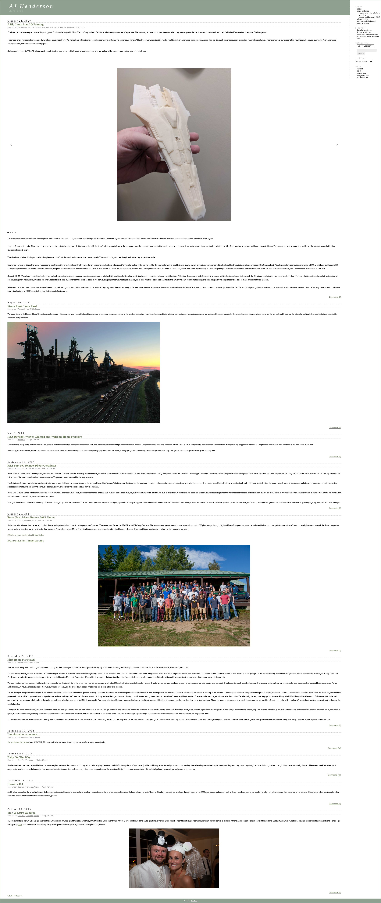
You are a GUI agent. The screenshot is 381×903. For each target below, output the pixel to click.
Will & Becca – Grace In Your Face (368, 37)
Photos (29, 468)
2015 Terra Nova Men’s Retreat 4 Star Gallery (25, 541)
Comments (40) (334, 775)
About (359, 9)
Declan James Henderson (18, 742)
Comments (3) (335, 650)
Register (360, 69)
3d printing (36, 27)
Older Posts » (14, 895)
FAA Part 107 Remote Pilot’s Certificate (31, 465)
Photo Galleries (363, 11)
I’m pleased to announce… (23, 734)
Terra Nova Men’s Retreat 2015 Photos (31, 517)
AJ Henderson (31, 6)
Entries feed (361, 73)
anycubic (45, 27)
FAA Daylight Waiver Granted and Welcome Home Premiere (44, 436)
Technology (36, 468)
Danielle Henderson (365, 30)
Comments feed (363, 75)
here (20, 824)
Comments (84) (334, 748)
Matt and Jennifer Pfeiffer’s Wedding (369, 14)
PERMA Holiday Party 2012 (369, 17)
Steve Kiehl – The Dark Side (367, 34)
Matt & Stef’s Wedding (21, 812)
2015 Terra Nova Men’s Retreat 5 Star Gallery (25, 535)
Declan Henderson (364, 32)
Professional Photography (367, 21)
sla (65, 27)
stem (69, 27)
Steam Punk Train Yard (22, 306)
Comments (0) (335, 297)
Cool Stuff (21, 468)
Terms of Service (363, 23)
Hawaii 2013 (15, 784)
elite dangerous (56, 27)
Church (21, 520)
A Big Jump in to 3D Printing (25, 24)
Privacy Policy (362, 19)
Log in (359, 71)
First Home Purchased (21, 659)
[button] (11, 144)
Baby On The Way (19, 757)
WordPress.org (362, 77)
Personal (21, 27)
